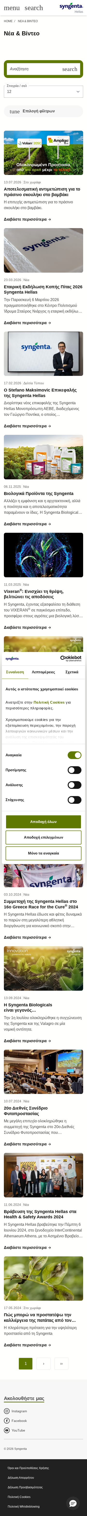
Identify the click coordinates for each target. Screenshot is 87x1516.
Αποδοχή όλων (43, 822)
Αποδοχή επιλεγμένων (43, 837)
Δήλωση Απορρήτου (21, 1477)
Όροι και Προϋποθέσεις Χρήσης (28, 1468)
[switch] (74, 770)
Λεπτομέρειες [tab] (43, 672)
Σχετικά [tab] (72, 672)
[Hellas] (71, 6)
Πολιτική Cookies (50, 702)
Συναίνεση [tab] (15, 672)
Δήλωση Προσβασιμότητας (25, 1487)
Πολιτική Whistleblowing (24, 1506)
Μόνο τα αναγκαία (43, 853)
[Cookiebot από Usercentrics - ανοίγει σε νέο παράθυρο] (61, 658)
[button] (27, 219)
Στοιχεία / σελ (17, 86)
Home (8, 21)
